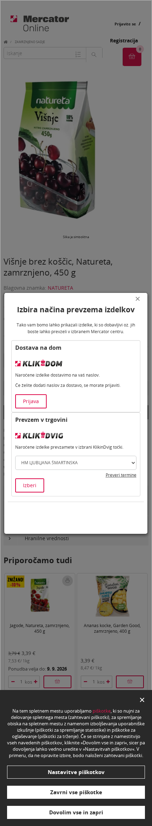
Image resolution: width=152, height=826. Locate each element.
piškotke (102, 711)
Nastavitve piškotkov (76, 771)
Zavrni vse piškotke (76, 792)
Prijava (31, 401)
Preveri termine (121, 475)
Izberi (29, 485)
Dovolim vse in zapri (76, 812)
